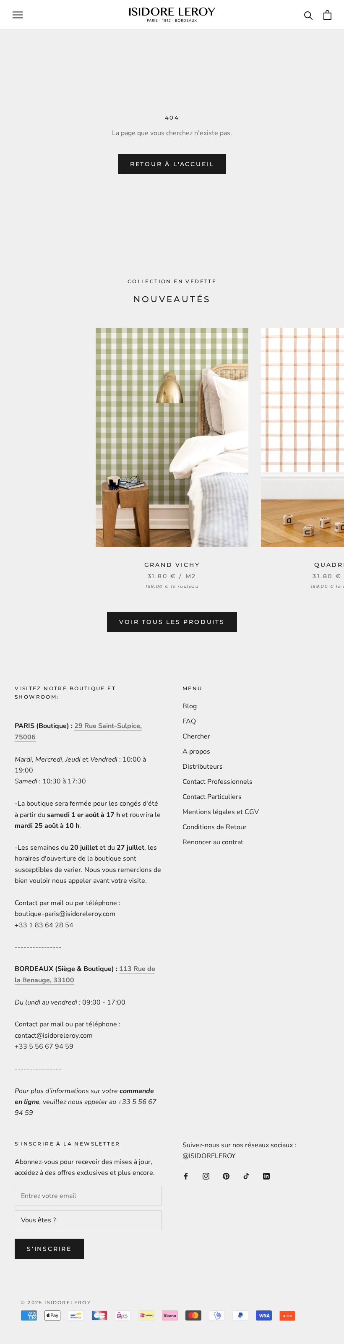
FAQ (189, 721)
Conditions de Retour (214, 827)
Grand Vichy (172, 565)
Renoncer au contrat (212, 842)
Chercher (196, 736)
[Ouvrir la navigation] (18, 14)
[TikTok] (246, 1175)
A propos (196, 751)
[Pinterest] (226, 1175)
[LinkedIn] (266, 1175)
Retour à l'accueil (172, 164)
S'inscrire (49, 1249)
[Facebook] (185, 1175)
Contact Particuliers (212, 796)
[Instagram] (206, 1175)
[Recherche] (308, 14)
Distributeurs (202, 766)
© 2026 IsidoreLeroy (56, 1302)
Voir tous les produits (172, 622)
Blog (189, 706)
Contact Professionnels (217, 781)
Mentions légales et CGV (220, 812)
